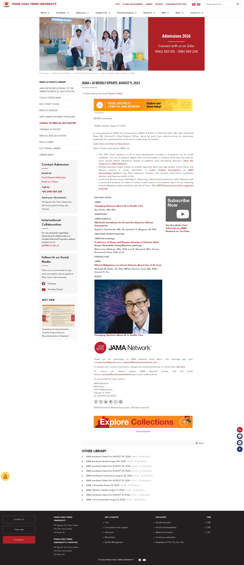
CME (209, 523)
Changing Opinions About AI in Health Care (118, 206)
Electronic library (50, 148)
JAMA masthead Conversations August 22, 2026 (119, 476)
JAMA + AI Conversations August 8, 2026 (116, 500)
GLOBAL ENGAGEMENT (133, 4)
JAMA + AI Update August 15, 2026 (113, 485)
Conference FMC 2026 (175, 4)
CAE (208, 532)
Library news (46, 155)
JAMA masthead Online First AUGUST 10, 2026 (118, 495)
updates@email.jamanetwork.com (140, 362)
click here (180, 367)
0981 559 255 (188, 52)
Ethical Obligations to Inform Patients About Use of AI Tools (128, 265)
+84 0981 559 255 (52, 192)
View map (19, 530)
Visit (107, 523)
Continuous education (165, 537)
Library (149, 4)
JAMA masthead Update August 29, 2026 (116, 461)
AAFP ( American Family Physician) (57, 117)
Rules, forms (46, 142)
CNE (209, 528)
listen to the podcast (119, 144)
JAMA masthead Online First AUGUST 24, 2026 (119, 471)
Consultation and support (116, 528)
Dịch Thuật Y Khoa (49, 104)
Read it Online (115, 94)
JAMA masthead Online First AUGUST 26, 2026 (119, 466)
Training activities (50, 129)
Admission (109, 532)
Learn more (98, 144)
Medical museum (48, 110)
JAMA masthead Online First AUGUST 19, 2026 (119, 481)
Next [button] (73, 318)
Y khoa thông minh (50, 98)
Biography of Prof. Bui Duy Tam (170, 542)
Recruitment (110, 537)
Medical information (164, 532)
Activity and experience (166, 528)
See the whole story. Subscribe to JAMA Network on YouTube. (178, 228)
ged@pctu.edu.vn (50, 245)
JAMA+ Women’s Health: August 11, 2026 (115, 490)
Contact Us (19, 519)
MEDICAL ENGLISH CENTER (52, 136)
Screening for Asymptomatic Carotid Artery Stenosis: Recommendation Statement (55, 332)
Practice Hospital (163, 523)
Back (201, 443)
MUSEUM (159, 4)
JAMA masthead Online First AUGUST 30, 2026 (118, 457)
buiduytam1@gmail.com (108, 362)
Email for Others (50, 182)
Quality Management (114, 542)
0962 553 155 (165, 52)
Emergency (19, 540)
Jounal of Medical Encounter (57, 123)
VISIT (117, 4)
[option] (58, 321)
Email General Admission (54, 177)
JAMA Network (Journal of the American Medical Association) (56, 90)
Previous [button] (44, 318)
